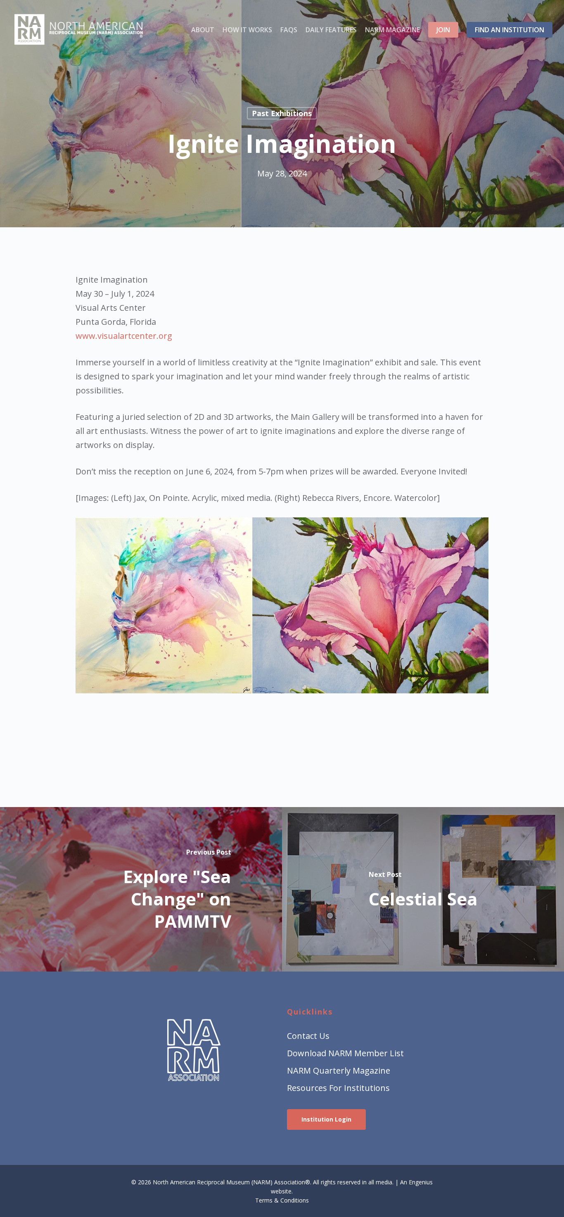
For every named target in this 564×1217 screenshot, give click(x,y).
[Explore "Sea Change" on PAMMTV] (141, 889)
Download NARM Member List (345, 1053)
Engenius (421, 1182)
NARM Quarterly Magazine (338, 1070)
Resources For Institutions (338, 1087)
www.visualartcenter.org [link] (124, 335)
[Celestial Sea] (423, 889)
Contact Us (308, 1035)
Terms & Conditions (282, 1200)
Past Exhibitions (282, 113)
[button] (326, 1119)
